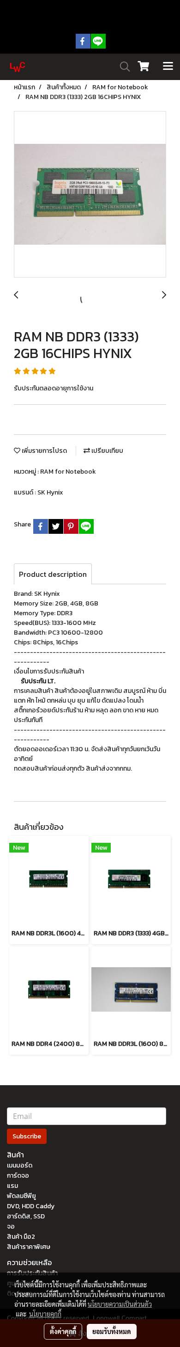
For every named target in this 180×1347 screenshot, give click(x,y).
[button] (122, 67)
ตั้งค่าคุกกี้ (63, 1331)
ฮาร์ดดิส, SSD (26, 1216)
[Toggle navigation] (168, 66)
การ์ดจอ (18, 1175)
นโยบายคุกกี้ (45, 1314)
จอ (11, 1226)
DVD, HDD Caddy (30, 1206)
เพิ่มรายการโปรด (43, 451)
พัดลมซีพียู (21, 1196)
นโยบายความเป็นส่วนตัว (120, 1304)
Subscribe (26, 1136)
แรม (12, 1186)
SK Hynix (50, 492)
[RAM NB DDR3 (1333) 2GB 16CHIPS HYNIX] (90, 194)
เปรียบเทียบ (106, 451)
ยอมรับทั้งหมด (111, 1331)
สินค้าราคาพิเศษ (28, 1247)
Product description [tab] (53, 574)
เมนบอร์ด (19, 1165)
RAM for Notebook (68, 471)
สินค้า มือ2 (21, 1237)
